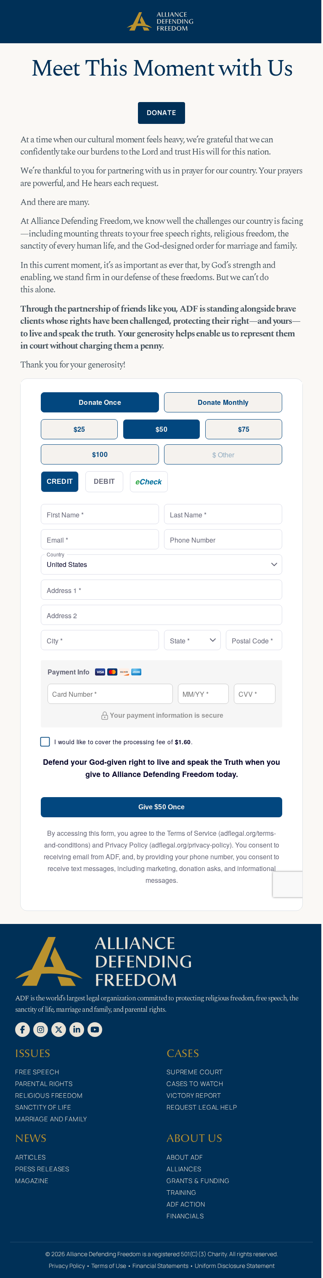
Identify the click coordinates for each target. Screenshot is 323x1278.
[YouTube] (94, 1029)
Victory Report (194, 1095)
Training (181, 1192)
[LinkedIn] (76, 1029)
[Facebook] (22, 1029)
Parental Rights (44, 1083)
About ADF (185, 1157)
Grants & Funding (198, 1180)
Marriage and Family (51, 1119)
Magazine (32, 1180)
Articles (30, 1157)
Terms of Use (108, 1266)
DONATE (162, 112)
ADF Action (186, 1204)
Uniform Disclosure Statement (235, 1266)
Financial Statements (160, 1266)
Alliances (184, 1169)
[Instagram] (40, 1029)
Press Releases (42, 1169)
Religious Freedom (49, 1095)
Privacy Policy (67, 1266)
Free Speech (37, 1072)
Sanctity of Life (43, 1107)
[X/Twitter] (58, 1029)
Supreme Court (195, 1072)
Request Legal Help (202, 1107)
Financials (185, 1216)
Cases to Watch (195, 1083)
